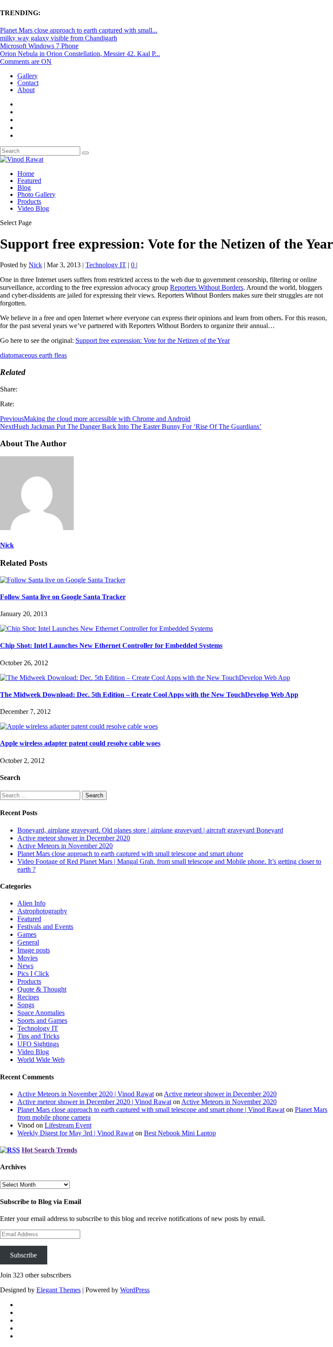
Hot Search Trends (49, 1150)
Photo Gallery (36, 194)
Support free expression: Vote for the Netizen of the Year (152, 340)
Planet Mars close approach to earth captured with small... (78, 30)
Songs (25, 1005)
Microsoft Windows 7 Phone (39, 46)
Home (25, 173)
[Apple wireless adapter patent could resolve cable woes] (79, 726)
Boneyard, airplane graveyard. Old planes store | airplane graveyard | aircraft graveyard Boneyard (150, 830)
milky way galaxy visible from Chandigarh (58, 38)
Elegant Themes (58, 1290)
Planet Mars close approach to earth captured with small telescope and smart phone (130, 853)
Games (26, 934)
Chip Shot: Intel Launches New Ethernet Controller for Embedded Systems (111, 645)
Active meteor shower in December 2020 (73, 838)
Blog (24, 187)
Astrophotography (42, 911)
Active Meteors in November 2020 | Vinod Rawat (85, 1094)
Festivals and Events (45, 926)
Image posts (33, 950)
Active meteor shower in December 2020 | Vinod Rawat (94, 1101)
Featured (29, 180)
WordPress (135, 1290)
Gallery (27, 76)
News (25, 965)
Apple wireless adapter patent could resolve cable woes (80, 743)
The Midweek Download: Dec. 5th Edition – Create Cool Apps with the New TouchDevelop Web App (149, 694)
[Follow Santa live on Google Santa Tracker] (62, 580)
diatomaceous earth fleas (33, 355)
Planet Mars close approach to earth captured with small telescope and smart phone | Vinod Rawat (150, 1109)
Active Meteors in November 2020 (65, 845)
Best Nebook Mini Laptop (180, 1133)
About (26, 89)
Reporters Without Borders (206, 287)
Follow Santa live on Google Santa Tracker (63, 597)
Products (29, 201)
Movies (27, 958)
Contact (28, 82)
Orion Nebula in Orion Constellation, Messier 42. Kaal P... (80, 53)
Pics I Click (33, 973)
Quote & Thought (41, 989)
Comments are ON (26, 61)
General (28, 942)
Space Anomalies (41, 1012)
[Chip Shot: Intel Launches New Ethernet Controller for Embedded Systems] (106, 628)
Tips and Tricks (38, 1036)
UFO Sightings (38, 1044)
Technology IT (105, 265)
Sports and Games (42, 1020)
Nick (35, 265)
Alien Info (31, 903)
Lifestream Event (68, 1125)
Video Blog (33, 208)
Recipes (28, 997)
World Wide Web (41, 1059)
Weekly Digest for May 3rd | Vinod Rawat (75, 1133)
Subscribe (23, 1255)
